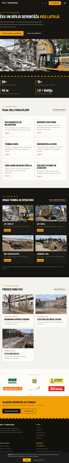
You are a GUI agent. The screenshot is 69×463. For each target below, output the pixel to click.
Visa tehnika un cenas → (58, 200)
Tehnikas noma (40, 432)
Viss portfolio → (60, 289)
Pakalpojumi (39, 430)
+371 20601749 (54, 3)
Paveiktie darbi (40, 435)
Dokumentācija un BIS (6, 451)
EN (45, 3)
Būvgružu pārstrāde (5, 448)
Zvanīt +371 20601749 (34, 33)
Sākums (38, 427)
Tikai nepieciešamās (38, 460)
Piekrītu (27, 460)
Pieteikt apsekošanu (11, 411)
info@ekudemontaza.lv (42, 448)
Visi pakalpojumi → (60, 110)
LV (42, 3)
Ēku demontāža (4, 446)
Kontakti (38, 438)
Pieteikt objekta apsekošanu (11, 33)
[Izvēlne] (65, 3)
